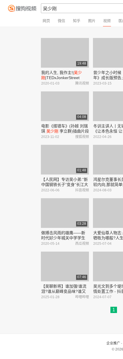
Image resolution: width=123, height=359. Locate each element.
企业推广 (113, 343)
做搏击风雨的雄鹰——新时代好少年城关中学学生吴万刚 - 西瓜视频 (63, 237)
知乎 (76, 21)
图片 (92, 21)
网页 (46, 21)
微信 (61, 21)
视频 (107, 21)
